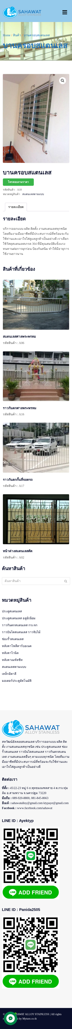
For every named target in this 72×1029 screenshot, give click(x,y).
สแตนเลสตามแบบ (33, 194)
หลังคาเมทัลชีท (12, 660)
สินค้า (17, 35)
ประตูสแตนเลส (12, 611)
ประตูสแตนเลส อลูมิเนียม (19, 618)
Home (6, 35)
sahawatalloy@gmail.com (27, 803)
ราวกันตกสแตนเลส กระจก (19, 625)
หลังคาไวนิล (10, 653)
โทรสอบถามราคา (18, 182)
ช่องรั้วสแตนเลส (13, 639)
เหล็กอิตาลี (9, 673)
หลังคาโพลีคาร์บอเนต (16, 646)
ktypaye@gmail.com (56, 803)
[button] (62, 80)
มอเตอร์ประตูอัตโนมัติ (16, 680)
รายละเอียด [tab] (16, 207)
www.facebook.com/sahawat (34, 808)
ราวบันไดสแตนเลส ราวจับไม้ (21, 632)
